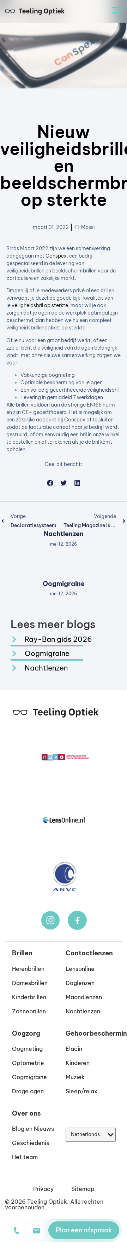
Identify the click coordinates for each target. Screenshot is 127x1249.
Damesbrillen (30, 982)
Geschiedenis (30, 1142)
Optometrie (28, 1062)
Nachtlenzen (64, 534)
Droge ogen (28, 1091)
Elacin (74, 1048)
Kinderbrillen (29, 997)
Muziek (75, 1077)
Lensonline (80, 968)
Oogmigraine (64, 584)
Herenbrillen (28, 968)
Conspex (56, 256)
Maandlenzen (84, 997)
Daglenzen (80, 982)
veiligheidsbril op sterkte (40, 305)
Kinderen (78, 1062)
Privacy (43, 1188)
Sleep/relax (81, 1091)
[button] (50, 483)
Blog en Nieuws (33, 1128)
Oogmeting (27, 1048)
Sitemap (82, 1188)
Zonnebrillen (29, 1011)
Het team (25, 1157)
